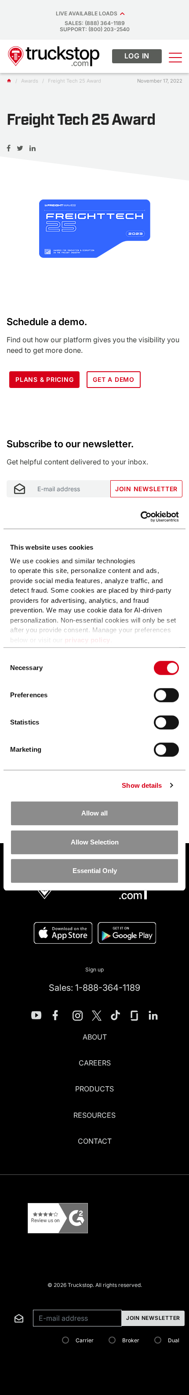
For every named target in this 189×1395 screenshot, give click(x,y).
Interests (16, 427)
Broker (130, 1340)
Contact (95, 1141)
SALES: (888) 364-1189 (95, 23)
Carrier (85, 1340)
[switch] (166, 695)
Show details (142, 785)
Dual (173, 1340)
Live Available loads (88, 13)
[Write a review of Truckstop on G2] (58, 1218)
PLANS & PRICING (44, 379)
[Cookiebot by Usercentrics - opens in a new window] (140, 516)
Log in (137, 55)
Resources (94, 1115)
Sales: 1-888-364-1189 (94, 987)
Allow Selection (95, 842)
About (95, 1037)
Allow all (94, 813)
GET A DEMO (113, 379)
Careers (95, 1062)
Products (94, 1088)
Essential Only (95, 870)
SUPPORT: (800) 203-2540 (95, 29)
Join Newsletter (146, 489)
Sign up (94, 969)
